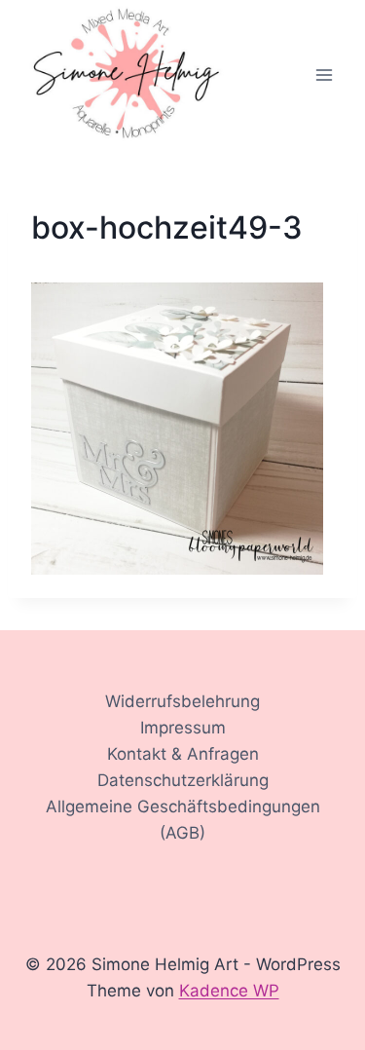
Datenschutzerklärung (183, 780)
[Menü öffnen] (324, 75)
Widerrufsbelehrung (182, 701)
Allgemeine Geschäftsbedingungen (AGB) (183, 820)
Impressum (183, 727)
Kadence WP (229, 990)
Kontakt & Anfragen (183, 754)
